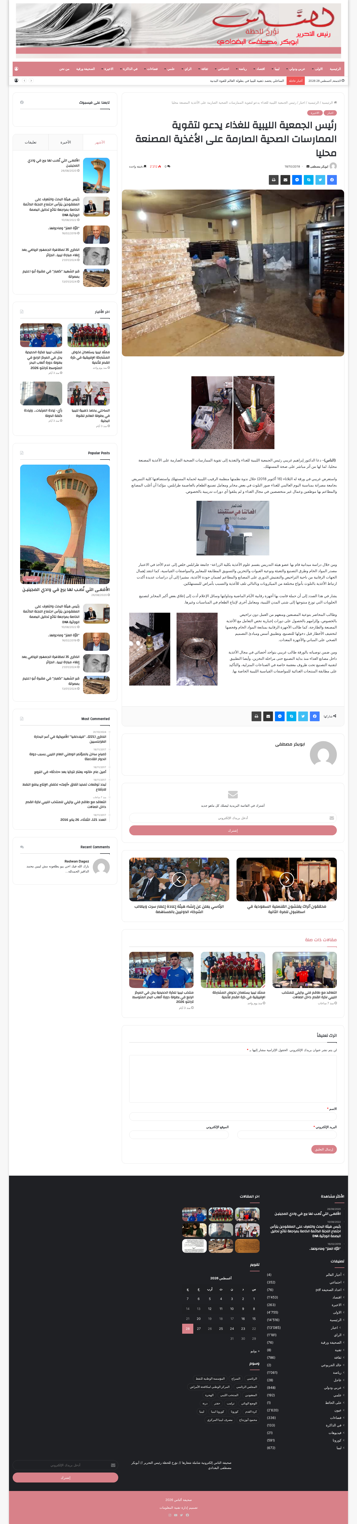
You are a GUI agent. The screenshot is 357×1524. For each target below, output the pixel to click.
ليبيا (277, 69)
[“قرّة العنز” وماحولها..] (96, 235)
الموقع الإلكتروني (217, 1127)
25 (221, 1329)
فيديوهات (335, 1433)
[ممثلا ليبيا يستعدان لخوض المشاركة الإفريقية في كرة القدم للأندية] (233, 970)
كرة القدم (251, 1411)
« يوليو (255, 1351)
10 (232, 1309)
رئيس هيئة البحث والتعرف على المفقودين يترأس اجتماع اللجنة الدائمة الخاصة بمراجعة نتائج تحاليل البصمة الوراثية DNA (51, 207)
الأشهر (100, 142)
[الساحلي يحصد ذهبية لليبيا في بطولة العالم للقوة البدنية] (89, 393)
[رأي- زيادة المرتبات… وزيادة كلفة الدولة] (41, 393)
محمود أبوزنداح (248, 1420)
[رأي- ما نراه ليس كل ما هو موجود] (194, 1230)
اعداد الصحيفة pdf (328, 1290)
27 (199, 1329)
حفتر (217, 1403)
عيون (337, 1410)
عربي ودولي (297, 69)
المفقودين (251, 1395)
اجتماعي (223, 69)
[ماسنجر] (297, 180)
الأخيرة (65, 142)
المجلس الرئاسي (246, 1387)
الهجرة (209, 1395)
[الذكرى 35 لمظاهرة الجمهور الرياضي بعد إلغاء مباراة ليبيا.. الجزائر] (96, 256)
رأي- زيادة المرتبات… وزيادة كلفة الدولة (257, 81)
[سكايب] (309, 180)
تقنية (338, 1350)
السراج (235, 1378)
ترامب (230, 1403)
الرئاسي (252, 1378)
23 (243, 1329)
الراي (188, 69)
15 (254, 1319)
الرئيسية (335, 69)
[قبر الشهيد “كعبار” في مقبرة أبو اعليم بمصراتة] (96, 278)
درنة (205, 1403)
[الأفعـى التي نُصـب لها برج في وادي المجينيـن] (96, 175)
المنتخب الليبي (229, 1395)
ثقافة (204, 69)
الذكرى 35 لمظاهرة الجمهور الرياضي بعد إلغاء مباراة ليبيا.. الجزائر (50, 252)
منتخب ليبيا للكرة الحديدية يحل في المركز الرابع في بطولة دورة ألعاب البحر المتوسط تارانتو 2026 (163, 997)
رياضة (243, 69)
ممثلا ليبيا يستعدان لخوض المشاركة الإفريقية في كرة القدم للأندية (238, 994)
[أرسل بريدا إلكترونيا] (307, 166)
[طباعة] (274, 180)
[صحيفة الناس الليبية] (179, 31)
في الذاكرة (130, 69)
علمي (171, 69)
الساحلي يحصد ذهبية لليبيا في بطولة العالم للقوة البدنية (91, 415)
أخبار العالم (333, 1275)
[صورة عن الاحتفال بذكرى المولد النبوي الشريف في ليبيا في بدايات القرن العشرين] (247, 1246)
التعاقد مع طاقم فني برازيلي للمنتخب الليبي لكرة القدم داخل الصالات (309, 994)
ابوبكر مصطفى (319, 166)
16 (243, 1319)
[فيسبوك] (332, 180)
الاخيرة (108, 69)
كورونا (337, 1440)
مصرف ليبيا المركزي (219, 1420)
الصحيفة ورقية (85, 69)
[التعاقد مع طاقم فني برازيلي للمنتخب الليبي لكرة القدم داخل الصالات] (304, 970)
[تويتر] (320, 180)
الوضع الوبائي (249, 1403)
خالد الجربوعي (331, 1365)
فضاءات (152, 69)
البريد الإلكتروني (325, 1127)
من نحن (64, 69)
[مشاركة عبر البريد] (285, 180)
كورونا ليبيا (217, 1411)
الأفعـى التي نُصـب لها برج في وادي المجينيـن (53, 163)
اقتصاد (260, 69)
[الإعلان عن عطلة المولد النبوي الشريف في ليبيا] (194, 1246)
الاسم (332, 1109)
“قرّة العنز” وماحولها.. (63, 228)
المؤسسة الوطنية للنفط (210, 1378)
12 (210, 1309)
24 (232, 1329)
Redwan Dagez (77, 861)
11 (221, 1309)
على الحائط (333, 1403)
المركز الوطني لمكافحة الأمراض (210, 1387)
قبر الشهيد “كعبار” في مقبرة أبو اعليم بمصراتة (51, 274)
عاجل (337, 1380)
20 (199, 1319)
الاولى (319, 69)
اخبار (302, 102)
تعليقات (30, 142)
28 (188, 1329)
